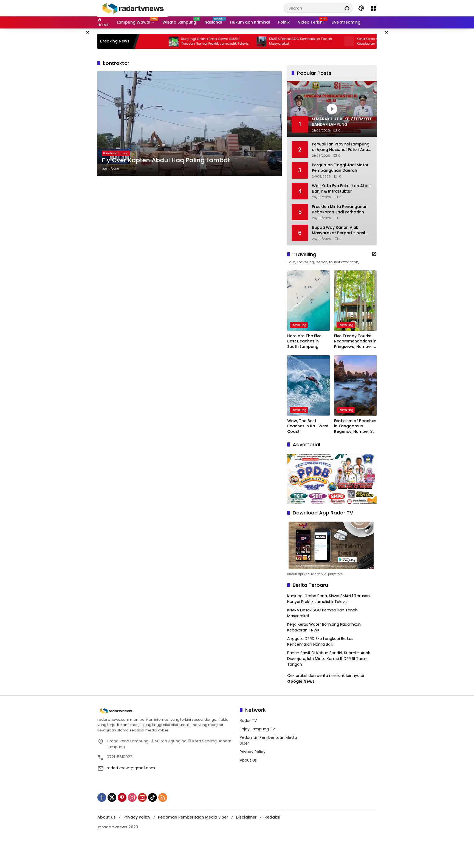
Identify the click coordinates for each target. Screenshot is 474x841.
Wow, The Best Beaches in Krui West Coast (308, 426)
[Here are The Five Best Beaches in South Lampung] (308, 300)
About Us (248, 760)
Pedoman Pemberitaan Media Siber (193, 817)
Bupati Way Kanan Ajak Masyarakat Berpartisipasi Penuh (338, 230)
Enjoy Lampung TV (257, 729)
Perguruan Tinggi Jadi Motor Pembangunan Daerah (340, 167)
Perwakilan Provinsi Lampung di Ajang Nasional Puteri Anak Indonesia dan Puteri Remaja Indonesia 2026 (341, 147)
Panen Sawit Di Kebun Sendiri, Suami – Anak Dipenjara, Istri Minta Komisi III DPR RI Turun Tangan (328, 658)
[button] (347, 8)
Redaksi (272, 817)
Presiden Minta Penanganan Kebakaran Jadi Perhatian (340, 209)
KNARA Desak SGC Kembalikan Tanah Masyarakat (272, 41)
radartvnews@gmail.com (131, 768)
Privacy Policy (253, 751)
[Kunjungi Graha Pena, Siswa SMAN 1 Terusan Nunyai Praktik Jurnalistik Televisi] (146, 41)
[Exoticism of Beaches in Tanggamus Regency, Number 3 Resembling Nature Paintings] (355, 385)
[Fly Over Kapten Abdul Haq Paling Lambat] (189, 123)
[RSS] (162, 797)
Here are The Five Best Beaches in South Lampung (304, 341)
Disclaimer (246, 817)
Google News (301, 681)
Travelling (298, 325)
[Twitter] (112, 797)
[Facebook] (101, 797)
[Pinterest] (122, 797)
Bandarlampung (115, 153)
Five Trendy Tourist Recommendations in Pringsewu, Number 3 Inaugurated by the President (355, 341)
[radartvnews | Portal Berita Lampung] (132, 8)
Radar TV (248, 720)
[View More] (374, 253)
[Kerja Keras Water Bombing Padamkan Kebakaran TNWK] (321, 41)
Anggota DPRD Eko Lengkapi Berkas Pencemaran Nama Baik (320, 641)
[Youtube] (142, 797)
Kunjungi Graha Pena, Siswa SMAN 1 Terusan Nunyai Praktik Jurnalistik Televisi (187, 41)
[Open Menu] (373, 8)
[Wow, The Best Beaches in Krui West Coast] (308, 385)
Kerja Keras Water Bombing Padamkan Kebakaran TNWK (361, 41)
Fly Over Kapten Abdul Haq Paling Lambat (166, 160)
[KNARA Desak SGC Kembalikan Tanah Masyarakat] (233, 41)
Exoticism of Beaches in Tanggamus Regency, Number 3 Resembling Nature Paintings (355, 426)
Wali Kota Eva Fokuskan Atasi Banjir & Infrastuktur (341, 188)
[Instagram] (132, 797)
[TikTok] (152, 797)
